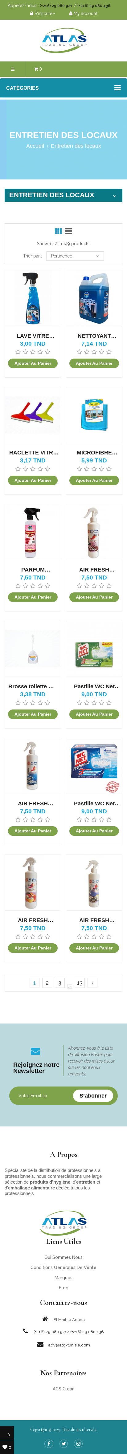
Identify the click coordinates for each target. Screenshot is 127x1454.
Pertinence (61, 255)
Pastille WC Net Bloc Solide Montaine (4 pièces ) (94, 686)
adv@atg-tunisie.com (69, 1345)
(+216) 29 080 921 (56, 6)
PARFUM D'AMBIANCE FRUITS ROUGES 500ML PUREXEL (33, 570)
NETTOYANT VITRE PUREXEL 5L (94, 336)
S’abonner (93, 1096)
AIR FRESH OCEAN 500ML (33, 803)
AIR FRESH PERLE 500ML (94, 920)
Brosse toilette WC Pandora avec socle (33, 686)
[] (92, 983)
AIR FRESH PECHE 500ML (33, 920)
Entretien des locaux (51, 195)
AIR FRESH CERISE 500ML (94, 570)
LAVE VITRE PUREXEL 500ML (32, 336)
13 (80, 983)
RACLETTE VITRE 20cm (33, 453)
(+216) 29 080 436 (93, 6)
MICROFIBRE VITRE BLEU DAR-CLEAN (94, 453)
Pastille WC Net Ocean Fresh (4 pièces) (94, 803)
